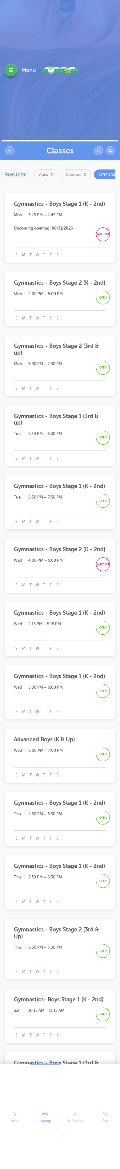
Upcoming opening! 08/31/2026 (43, 228)
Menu (29, 70)
